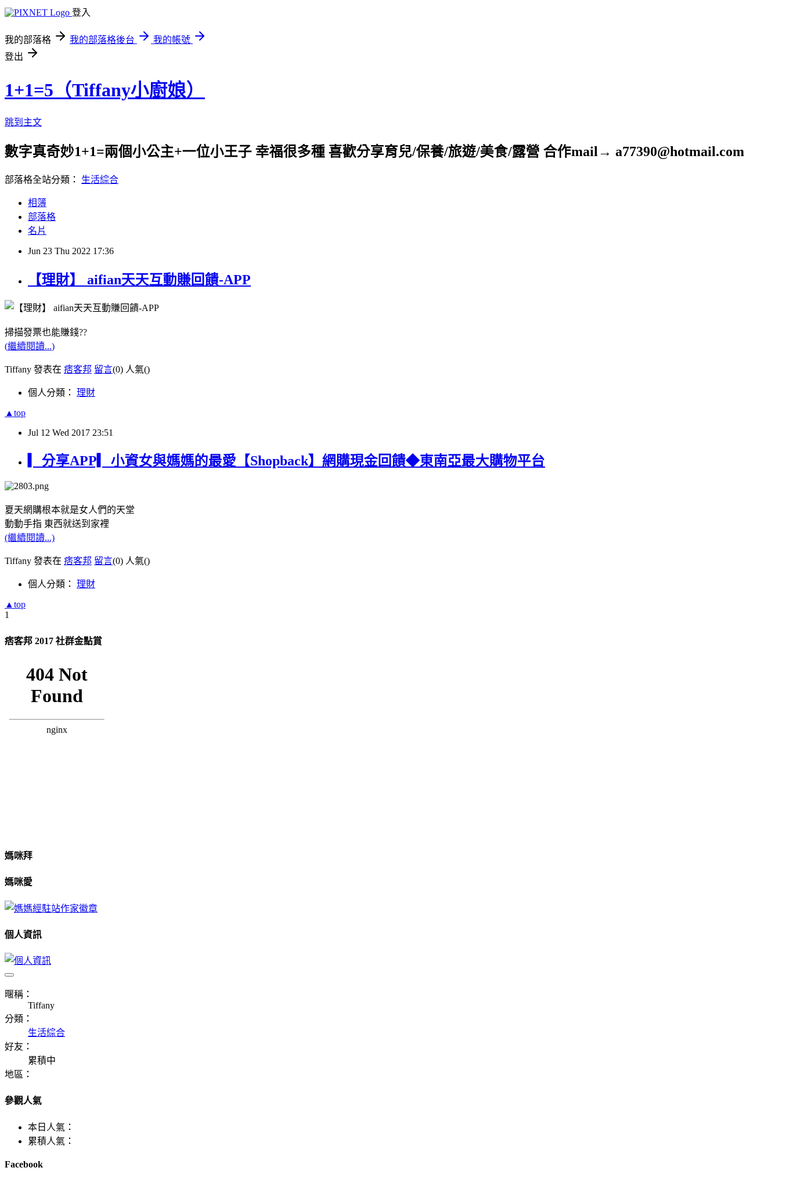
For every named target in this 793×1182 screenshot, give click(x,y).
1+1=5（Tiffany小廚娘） (105, 89)
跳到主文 (23, 122)
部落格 (42, 217)
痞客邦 (78, 369)
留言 (103, 369)
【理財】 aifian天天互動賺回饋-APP (139, 279)
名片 (37, 231)
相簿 (37, 203)
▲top (15, 413)
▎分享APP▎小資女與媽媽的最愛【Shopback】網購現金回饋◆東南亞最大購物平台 (286, 460)
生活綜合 (99, 180)
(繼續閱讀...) (30, 346)
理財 (86, 392)
